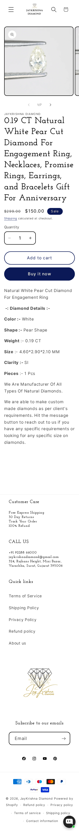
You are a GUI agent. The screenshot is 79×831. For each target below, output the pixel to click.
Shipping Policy (24, 607)
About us (17, 643)
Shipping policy (58, 813)
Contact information (42, 821)
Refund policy (22, 631)
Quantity (11, 227)
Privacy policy (61, 805)
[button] (11, 10)
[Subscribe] (64, 738)
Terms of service (27, 813)
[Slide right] (50, 105)
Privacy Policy (23, 619)
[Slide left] (29, 105)
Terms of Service (25, 596)
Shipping (10, 218)
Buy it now (39, 273)
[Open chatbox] (69, 822)
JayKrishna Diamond (36, 798)
